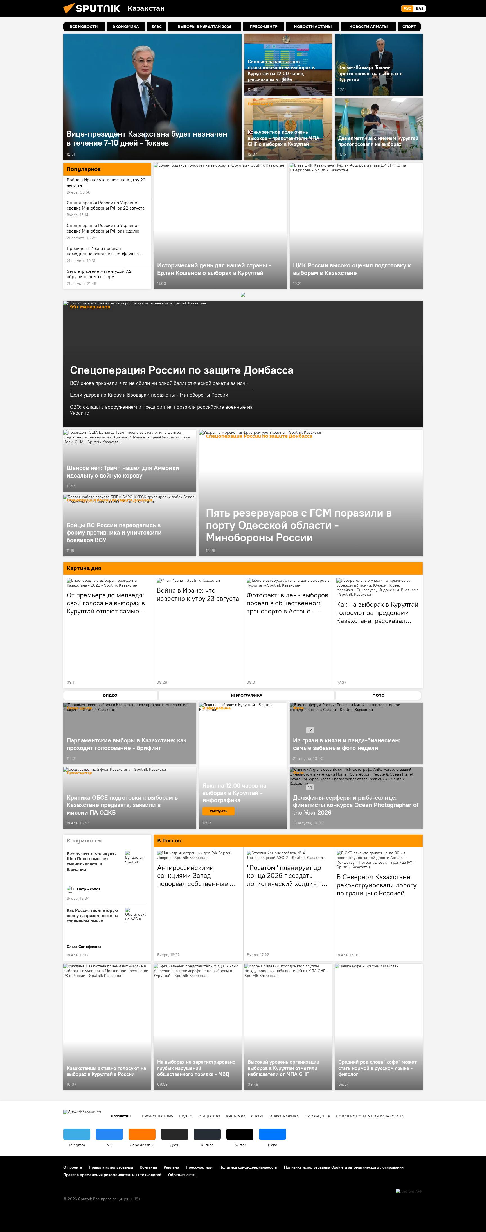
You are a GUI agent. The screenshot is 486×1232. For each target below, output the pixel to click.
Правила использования (111, 1167)
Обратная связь (182, 1174)
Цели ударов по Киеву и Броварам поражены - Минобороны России (149, 395)
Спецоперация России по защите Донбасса (182, 370)
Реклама (171, 1167)
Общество (209, 1116)
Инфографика (284, 1116)
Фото (298, 708)
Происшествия (158, 1116)
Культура (236, 1116)
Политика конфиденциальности (248, 1167)
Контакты (148, 1167)
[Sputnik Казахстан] (94, 15)
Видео (186, 1116)
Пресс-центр (260, 104)
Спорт (257, 1116)
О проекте (72, 1167)
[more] (236, 154)
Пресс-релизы (199, 1167)
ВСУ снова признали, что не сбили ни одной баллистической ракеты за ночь (159, 383)
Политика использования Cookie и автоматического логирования (344, 1167)
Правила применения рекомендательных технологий (112, 1174)
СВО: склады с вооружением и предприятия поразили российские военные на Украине (161, 410)
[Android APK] (409, 1191)
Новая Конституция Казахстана (370, 1116)
